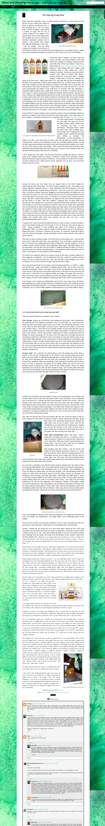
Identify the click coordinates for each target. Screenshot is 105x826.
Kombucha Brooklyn (77, 117)
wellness (66, 692)
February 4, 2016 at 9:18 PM (44, 781)
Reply (28, 711)
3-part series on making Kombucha (72, 66)
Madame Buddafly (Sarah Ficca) (35, 763)
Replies (30, 742)
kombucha (61, 692)
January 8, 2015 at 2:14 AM (43, 745)
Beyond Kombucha (46, 692)
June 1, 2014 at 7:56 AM (36, 736)
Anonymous (34, 797)
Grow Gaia (61, 690)
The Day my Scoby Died (53, 15)
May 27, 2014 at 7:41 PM (39, 715)
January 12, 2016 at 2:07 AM (40, 809)
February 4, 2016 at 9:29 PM (44, 822)
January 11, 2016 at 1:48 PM (50, 763)
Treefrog (29, 703)
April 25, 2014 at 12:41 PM (38, 703)
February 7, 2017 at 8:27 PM (44, 797)
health (56, 692)
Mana (28, 736)
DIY (53, 692)
